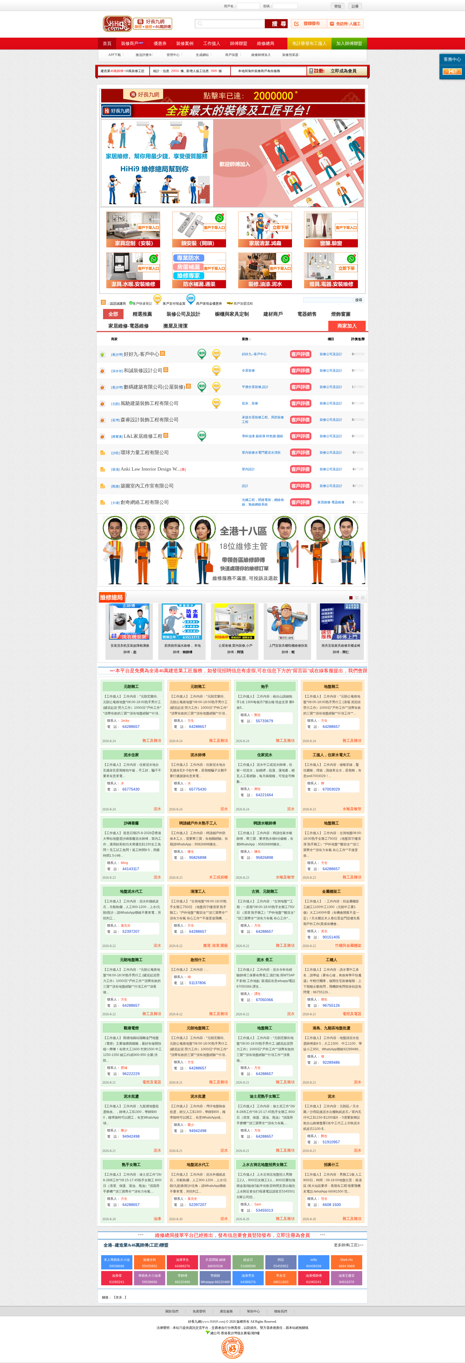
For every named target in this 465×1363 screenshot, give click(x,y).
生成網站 (202, 55)
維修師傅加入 (261, 55)
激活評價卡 (144, 55)
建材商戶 (273, 314)
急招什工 (198, 960)
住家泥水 (264, 755)
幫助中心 (253, 1311)
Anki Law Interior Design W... (153, 469)
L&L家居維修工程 (143, 436)
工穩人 (331, 960)
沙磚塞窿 (131, 823)
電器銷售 (307, 314)
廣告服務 (226, 1311)
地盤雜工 (331, 686)
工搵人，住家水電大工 (331, 755)
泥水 (331, 1096)
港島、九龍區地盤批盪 (331, 1028)
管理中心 (173, 55)
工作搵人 (211, 43)
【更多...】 (120, 1297)
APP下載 (114, 55)
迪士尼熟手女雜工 (265, 1096)
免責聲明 (199, 1311)
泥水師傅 (198, 755)
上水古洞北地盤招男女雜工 (264, 1164)
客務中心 (452, 59)
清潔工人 (198, 891)
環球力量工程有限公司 (145, 452)
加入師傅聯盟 (349, 43)
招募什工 (331, 1164)
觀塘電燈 (131, 1028)
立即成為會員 (344, 71)
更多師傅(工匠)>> (349, 1245)
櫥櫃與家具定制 (232, 314)
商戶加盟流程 (243, 303)
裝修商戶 (129, 43)
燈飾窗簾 (341, 314)
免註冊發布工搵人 (309, 43)
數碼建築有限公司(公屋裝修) (154, 387)
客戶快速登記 (142, 303)
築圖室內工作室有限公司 (147, 486)
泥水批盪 (131, 1096)
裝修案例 (184, 43)
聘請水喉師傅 (264, 823)
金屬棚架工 (331, 891)
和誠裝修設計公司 (143, 370)
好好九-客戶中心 (141, 354)
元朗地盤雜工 (131, 960)
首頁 (107, 43)
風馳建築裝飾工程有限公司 (150, 403)
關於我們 (171, 1311)
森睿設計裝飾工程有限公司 (150, 419)
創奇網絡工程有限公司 (145, 502)
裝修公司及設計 (183, 314)
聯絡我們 (280, 1311)
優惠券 (160, 43)
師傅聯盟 (238, 43)
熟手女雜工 (131, 1164)
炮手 (265, 686)
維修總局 (265, 43)
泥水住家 (131, 755)
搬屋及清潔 (175, 326)
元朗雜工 (131, 686)
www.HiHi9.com (213, 1321)
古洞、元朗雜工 (265, 891)
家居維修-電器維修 (128, 326)
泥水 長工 (265, 960)
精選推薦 (142, 314)
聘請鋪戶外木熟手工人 (198, 823)
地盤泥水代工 (131, 891)
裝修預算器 (290, 55)
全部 (113, 314)
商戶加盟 (231, 55)
